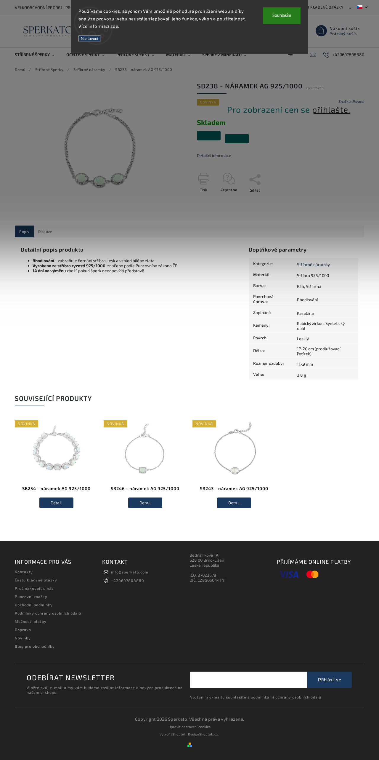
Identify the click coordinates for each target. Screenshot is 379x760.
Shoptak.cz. (209, 734)
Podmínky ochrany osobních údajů (48, 613)
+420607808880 (127, 580)
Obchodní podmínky (34, 604)
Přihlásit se (329, 679)
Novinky (23, 638)
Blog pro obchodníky (35, 646)
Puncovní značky (31, 596)
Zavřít (346, 200)
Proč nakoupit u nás (34, 588)
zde (114, 26)
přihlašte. (331, 109)
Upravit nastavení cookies (189, 727)
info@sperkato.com (129, 572)
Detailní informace (214, 155)
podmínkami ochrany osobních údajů (286, 697)
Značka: (351, 101)
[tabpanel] (56, 468)
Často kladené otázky (320, 7)
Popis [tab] (24, 231)
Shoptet (179, 734)
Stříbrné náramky (313, 264)
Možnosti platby (30, 621)
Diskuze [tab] (45, 231)
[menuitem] (37, 54)
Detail (56, 502)
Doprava (23, 629)
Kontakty (24, 571)
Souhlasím (281, 15)
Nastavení (89, 38)
